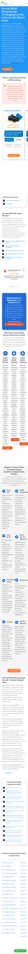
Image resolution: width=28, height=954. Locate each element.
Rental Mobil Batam (8, 877)
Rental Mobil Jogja (7, 863)
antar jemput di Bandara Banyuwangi (13, 48)
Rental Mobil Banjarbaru (9, 898)
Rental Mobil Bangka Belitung (11, 908)
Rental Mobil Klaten (8, 894)
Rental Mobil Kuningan (9, 919)
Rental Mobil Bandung (8, 870)
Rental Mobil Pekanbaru (9, 880)
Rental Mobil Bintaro (8, 915)
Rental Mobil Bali (7, 866)
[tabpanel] (13, 146)
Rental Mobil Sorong (8, 912)
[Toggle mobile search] (24, 3)
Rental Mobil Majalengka (9, 922)
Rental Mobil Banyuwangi (9, 873)
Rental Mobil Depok (8, 884)
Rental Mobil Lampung (9, 887)
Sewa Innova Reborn (12, 110)
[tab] (9, 140)
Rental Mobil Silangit (8, 933)
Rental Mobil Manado (8, 929)
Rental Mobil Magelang (9, 905)
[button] (14, 200)
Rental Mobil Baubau (8, 901)
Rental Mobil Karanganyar (10, 926)
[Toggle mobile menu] (27, 3)
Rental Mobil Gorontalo (9, 891)
